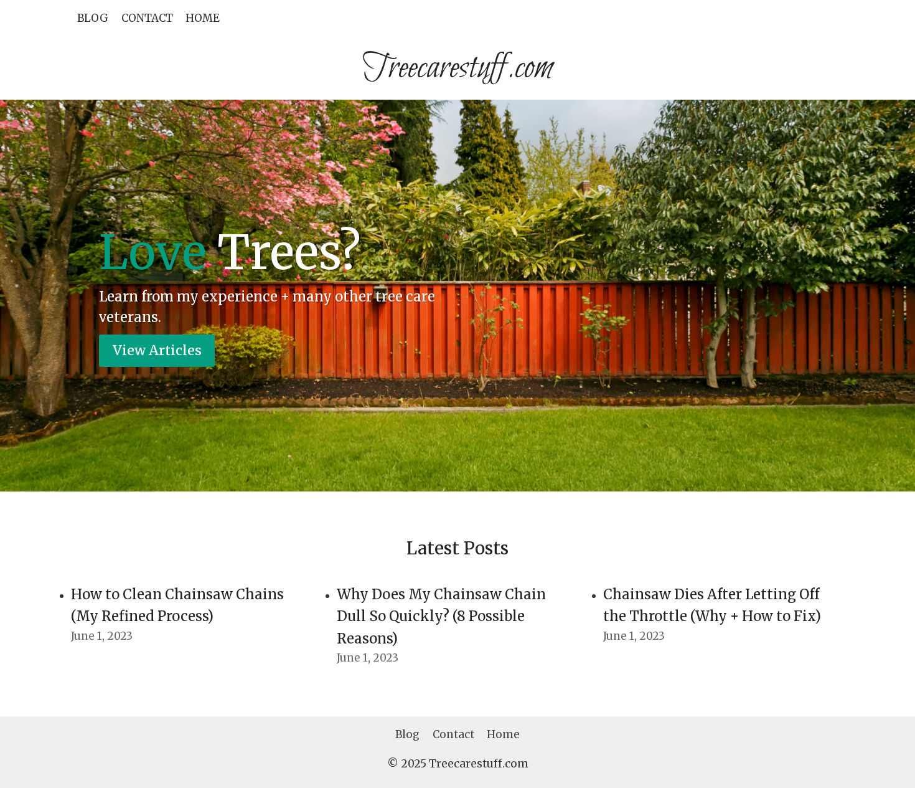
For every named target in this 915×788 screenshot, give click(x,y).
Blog (92, 18)
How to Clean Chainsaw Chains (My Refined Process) (177, 605)
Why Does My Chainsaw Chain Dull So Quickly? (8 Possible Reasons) (441, 616)
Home (202, 18)
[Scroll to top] (883, 769)
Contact (147, 18)
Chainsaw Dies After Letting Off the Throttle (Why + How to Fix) (712, 605)
